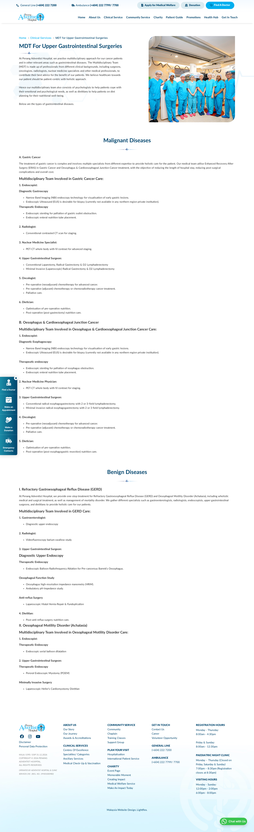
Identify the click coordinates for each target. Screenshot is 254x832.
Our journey (70, 733)
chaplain (112, 733)
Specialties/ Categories (76, 754)
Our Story (68, 729)
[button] (158, 5)
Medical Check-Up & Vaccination (81, 763)
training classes (116, 738)
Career (155, 733)
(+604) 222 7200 (162, 750)
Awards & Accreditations (77, 738)
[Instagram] (30, 736)
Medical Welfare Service (121, 784)
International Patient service (123, 758)
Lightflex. (142, 810)
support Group (115, 742)
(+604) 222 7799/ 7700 (166, 762)
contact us (158, 729)
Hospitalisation (116, 754)
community (114, 729)
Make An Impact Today (120, 788)
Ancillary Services (73, 758)
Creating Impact (116, 779)
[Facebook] (22, 736)
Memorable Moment (119, 775)
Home (22, 37)
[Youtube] (38, 736)
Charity (113, 766)
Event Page (113, 771)
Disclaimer (25, 742)
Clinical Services (40, 37)
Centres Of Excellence (75, 750)
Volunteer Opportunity (164, 738)
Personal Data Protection (33, 746)
